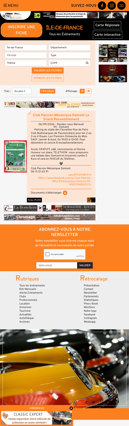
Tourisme (25, 311)
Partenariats (91, 296)
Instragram (90, 318)
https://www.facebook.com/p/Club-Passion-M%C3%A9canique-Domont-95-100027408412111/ (64, 181)
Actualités (25, 314)
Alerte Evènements (31, 293)
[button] (15, 156)
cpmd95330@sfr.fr (79, 175)
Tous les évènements (32, 285)
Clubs (22, 296)
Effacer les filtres (48, 78)
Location (24, 303)
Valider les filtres (48, 70)
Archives (24, 322)
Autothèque (26, 318)
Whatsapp (90, 322)
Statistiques (91, 300)
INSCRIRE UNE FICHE (21, 30)
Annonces (25, 307)
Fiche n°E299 (34, 200)
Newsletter (90, 293)
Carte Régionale (107, 25)
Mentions (89, 307)
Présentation (91, 285)
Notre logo (90, 311)
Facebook (89, 314)
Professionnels (28, 300)
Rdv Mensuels (27, 289)
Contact (88, 289)
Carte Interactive (107, 34)
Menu (12, 5)
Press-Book (91, 303)
